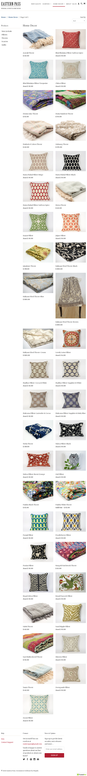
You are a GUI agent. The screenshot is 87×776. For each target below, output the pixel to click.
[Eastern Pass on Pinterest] (31, 759)
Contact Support (7, 742)
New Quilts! (36, 4)
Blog (74, 4)
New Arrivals (7, 31)
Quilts (4, 45)
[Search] (82, 4)
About (68, 4)
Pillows (4, 35)
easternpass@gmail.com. (32, 744)
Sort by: (83, 17)
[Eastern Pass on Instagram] (34, 759)
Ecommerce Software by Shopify (27, 771)
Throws (5, 38)
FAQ (2, 739)
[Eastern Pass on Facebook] (27, 759)
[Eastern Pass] (11, 5)
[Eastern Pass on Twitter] (24, 759)
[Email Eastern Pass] (38, 759)
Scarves (47, 4)
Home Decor (59, 4)
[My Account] (79, 4)
